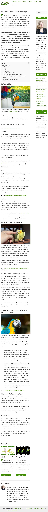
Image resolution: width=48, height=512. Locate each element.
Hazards (30, 1)
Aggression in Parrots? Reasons (10, 72)
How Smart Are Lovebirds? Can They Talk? (41, 85)
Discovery (6, 66)
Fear (5, 68)
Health (35, 1)
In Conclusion (5, 80)
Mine (5, 69)
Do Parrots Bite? (6, 65)
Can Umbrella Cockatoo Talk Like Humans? (40, 96)
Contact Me (43, 508)
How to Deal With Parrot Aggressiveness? (12, 74)
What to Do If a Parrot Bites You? (10, 79)
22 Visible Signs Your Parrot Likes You (14, 390)
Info (40, 1)
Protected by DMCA (12, 510)
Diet (19, 1)
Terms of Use (28, 508)
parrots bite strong (13, 111)
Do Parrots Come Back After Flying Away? (22, 457)
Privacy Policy (36, 508)
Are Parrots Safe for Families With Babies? (15, 195)
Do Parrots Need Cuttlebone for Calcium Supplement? (41, 103)
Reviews (14, 5)
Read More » (6, 475)
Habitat (24, 1)
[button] (28, 63)
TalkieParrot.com (17, 508)
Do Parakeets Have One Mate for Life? (7, 457)
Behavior (14, 1)
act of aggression (25, 213)
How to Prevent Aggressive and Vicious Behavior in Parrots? (14, 76)
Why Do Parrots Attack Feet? (12, 128)
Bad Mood (6, 71)
